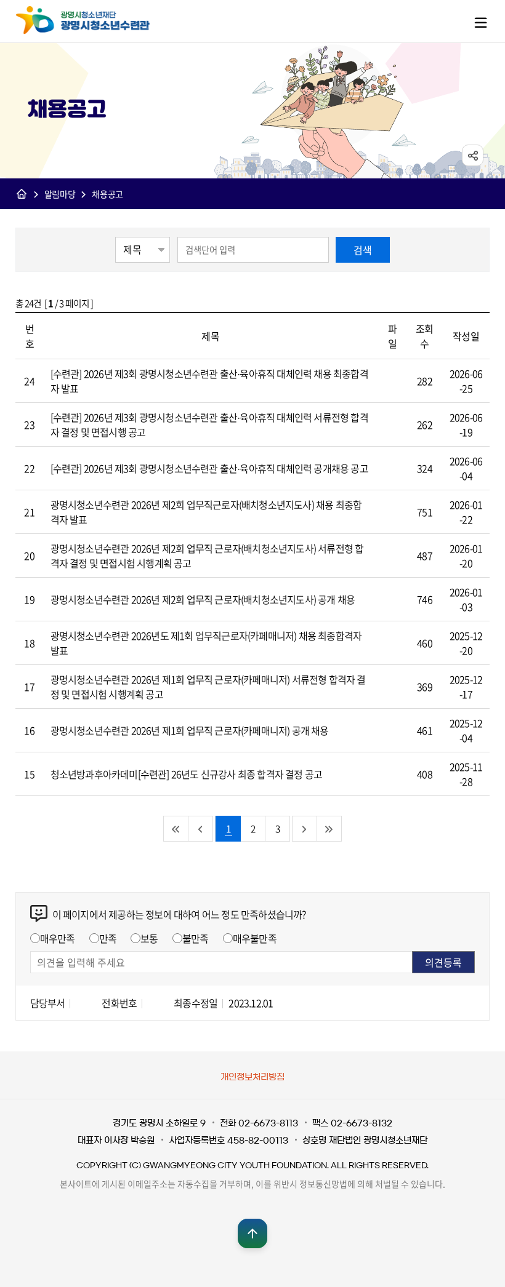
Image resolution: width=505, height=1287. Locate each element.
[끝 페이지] (329, 829)
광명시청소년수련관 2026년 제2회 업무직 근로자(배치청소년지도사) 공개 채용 (202, 599)
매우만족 (57, 938)
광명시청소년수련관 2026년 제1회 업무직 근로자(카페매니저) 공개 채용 (189, 730)
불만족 (195, 938)
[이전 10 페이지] (200, 829)
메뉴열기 (480, 22)
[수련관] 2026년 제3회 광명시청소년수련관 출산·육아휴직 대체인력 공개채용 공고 (209, 468)
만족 (107, 938)
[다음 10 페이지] (305, 829)
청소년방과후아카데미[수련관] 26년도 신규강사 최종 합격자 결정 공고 (186, 774)
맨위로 (252, 1233)
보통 (149, 938)
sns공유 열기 (472, 155)
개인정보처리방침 (252, 1077)
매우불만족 (255, 938)
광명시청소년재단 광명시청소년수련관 (95, 20)
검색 (363, 249)
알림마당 (60, 194)
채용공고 (107, 194)
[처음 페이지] (176, 829)
